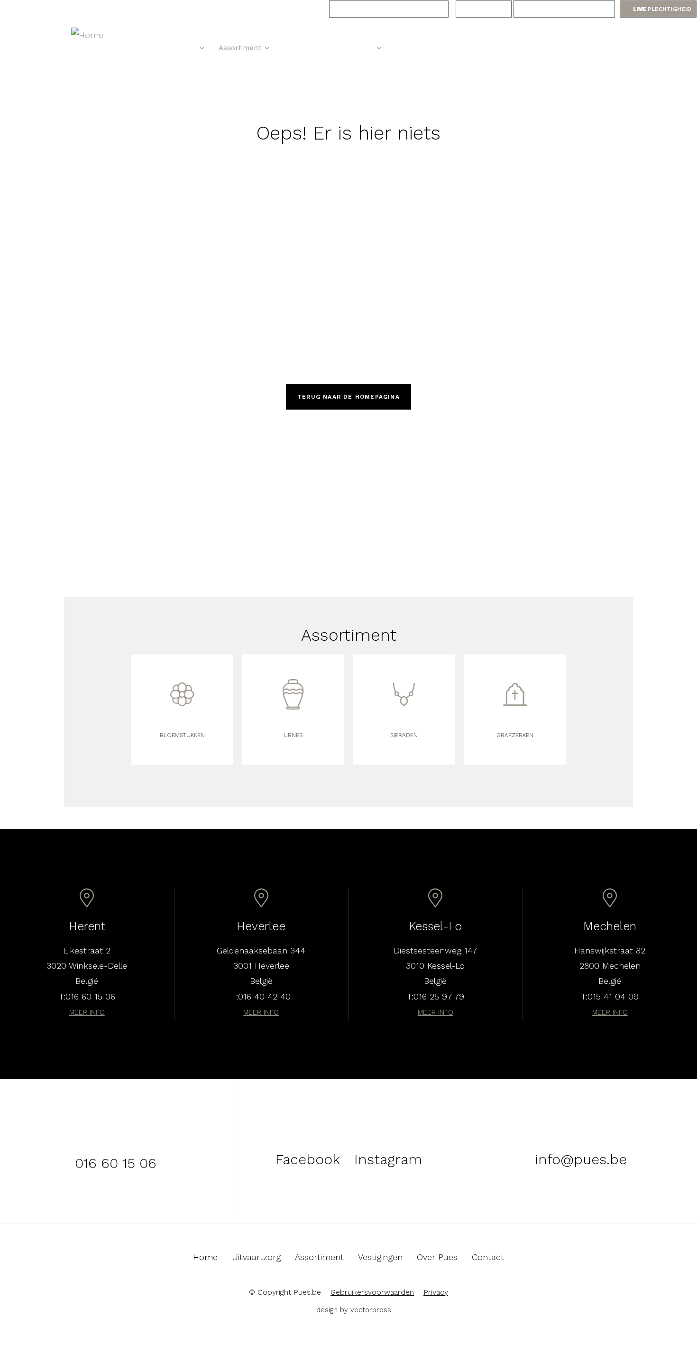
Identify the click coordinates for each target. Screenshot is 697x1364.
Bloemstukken (182, 735)
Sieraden (404, 735)
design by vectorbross (353, 1310)
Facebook (482, 48)
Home (136, 47)
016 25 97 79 (438, 996)
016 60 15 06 (603, 47)
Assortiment (240, 48)
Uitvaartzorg (174, 48)
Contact (408, 48)
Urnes (293, 735)
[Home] (98, 35)
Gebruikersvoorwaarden (372, 1292)
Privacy (435, 1292)
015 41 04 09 (613, 996)
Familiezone (483, 9)
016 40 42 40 (264, 996)
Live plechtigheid (662, 9)
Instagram (464, 48)
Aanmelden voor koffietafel (388, 9)
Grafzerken (514, 735)
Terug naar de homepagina (348, 396)
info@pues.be (581, 1159)
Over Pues (355, 48)
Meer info (87, 1012)
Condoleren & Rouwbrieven (564, 9)
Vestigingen (303, 48)
